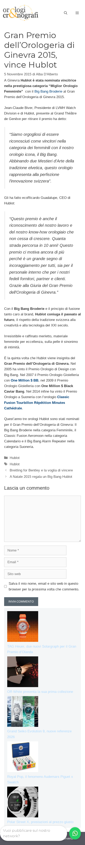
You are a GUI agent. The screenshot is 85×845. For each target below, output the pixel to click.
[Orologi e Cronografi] (20, 13)
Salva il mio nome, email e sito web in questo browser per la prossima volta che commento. (44, 586)
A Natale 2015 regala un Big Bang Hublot (41, 477)
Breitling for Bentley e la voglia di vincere (41, 470)
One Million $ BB (24, 380)
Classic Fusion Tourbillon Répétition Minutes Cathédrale (36, 402)
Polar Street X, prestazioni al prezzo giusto (40, 822)
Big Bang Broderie (48, 91)
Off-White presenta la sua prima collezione (40, 692)
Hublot (15, 458)
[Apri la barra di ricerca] (65, 13)
